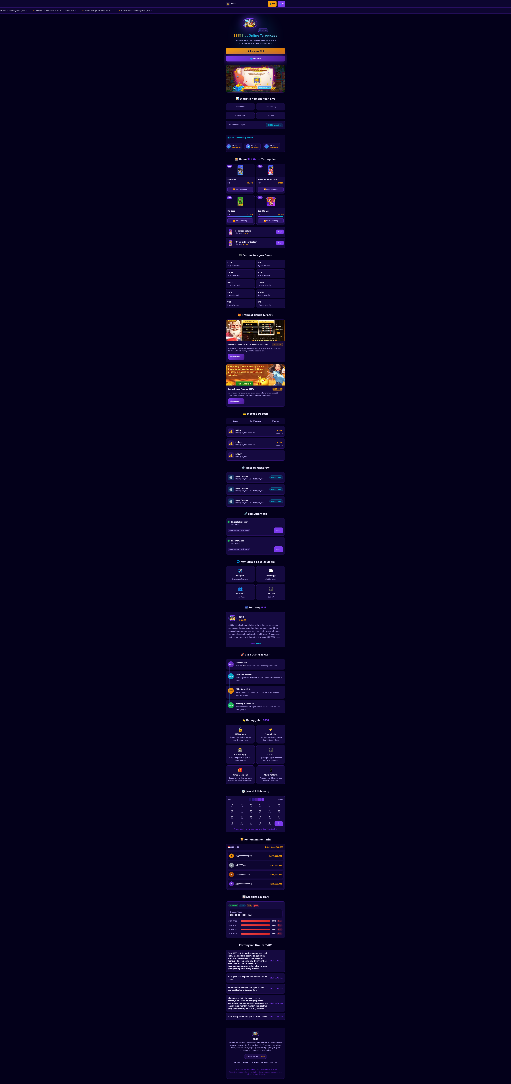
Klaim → (236, 357)
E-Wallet (275, 421)
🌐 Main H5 (255, 58)
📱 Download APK (255, 51)
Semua (235, 421)
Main (280, 232)
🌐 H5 (281, 4)
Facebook (264, 1062)
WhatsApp (255, 1062)
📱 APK (272, 4)
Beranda (237, 1062)
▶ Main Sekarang (240, 189)
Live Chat (273, 1062)
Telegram (245, 1062)
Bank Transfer (255, 421)
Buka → (278, 530)
